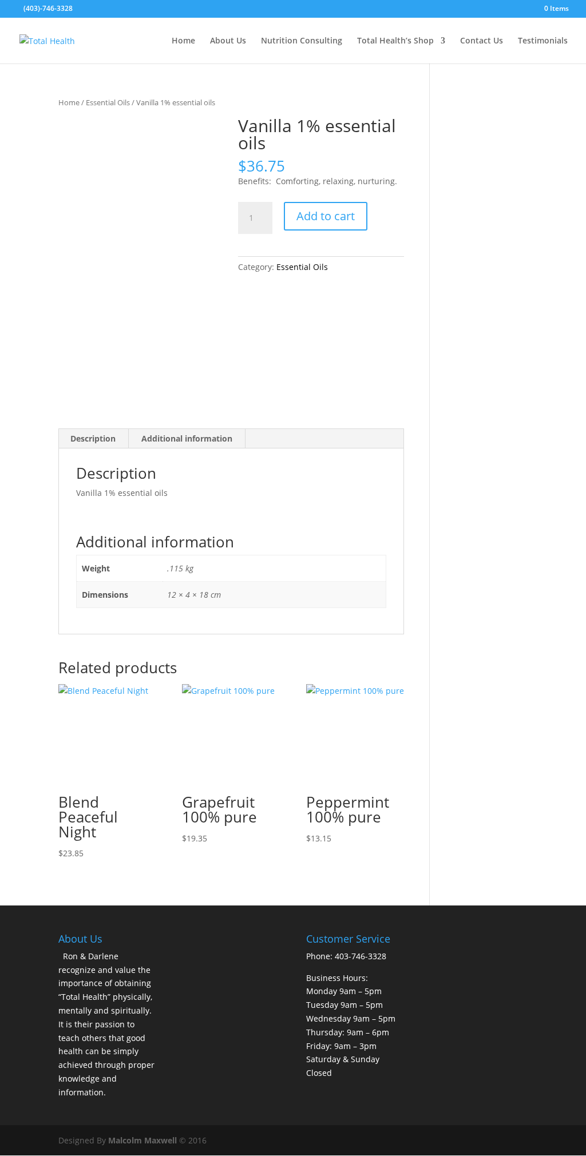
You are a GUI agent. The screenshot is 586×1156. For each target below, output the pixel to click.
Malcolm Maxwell (142, 1140)
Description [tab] (93, 438)
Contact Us (481, 41)
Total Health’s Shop (395, 41)
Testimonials (543, 41)
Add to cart (325, 216)
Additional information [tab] (186, 438)
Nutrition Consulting (301, 41)
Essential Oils (108, 102)
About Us (228, 41)
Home (183, 41)
